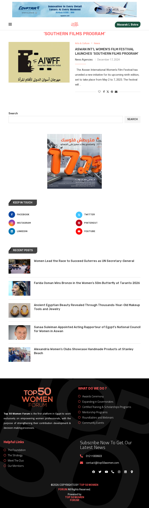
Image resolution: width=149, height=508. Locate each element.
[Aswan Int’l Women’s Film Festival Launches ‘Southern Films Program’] (39, 62)
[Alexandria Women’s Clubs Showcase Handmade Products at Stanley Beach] (19, 354)
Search (13, 113)
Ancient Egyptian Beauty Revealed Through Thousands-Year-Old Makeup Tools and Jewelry (87, 307)
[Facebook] (93, 471)
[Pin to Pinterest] (112, 91)
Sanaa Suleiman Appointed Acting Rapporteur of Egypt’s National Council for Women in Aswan (87, 329)
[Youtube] (106, 471)
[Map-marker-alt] (131, 471)
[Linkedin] (125, 471)
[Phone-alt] (112, 471)
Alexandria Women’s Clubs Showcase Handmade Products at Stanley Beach (83, 351)
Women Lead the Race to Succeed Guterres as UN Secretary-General (84, 261)
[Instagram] (119, 471)
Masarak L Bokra (127, 24)
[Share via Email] (116, 91)
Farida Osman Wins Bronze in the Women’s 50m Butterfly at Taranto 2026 (87, 283)
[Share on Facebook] (104, 91)
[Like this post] (99, 91)
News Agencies (84, 59)
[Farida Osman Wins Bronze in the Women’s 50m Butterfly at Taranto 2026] (19, 288)
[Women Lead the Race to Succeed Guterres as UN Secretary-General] (19, 266)
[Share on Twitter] (107, 91)
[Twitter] (100, 471)
